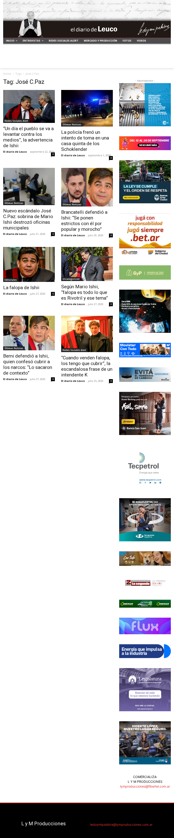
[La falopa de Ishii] (29, 264)
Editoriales (11, 279)
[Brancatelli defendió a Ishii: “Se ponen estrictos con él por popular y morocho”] (87, 187)
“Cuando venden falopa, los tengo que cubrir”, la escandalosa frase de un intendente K (86, 366)
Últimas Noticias (72, 124)
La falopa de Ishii (21, 287)
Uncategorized (71, 279)
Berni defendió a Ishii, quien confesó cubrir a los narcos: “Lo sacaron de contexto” (27, 364)
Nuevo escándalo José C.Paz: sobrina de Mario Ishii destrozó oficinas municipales (28, 219)
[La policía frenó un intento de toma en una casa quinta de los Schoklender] (87, 108)
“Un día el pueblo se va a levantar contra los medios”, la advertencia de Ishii (28, 137)
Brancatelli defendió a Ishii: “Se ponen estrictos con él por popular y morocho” (84, 220)
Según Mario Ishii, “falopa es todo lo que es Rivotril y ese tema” (84, 292)
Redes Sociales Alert (16, 120)
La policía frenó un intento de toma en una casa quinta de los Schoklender (85, 140)
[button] (165, 62)
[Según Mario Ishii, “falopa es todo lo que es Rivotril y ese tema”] (87, 264)
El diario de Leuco (15, 151)
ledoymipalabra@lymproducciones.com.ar (121, 824)
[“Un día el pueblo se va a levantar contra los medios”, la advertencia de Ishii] (29, 106)
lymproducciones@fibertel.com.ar (145, 786)
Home (7, 74)
